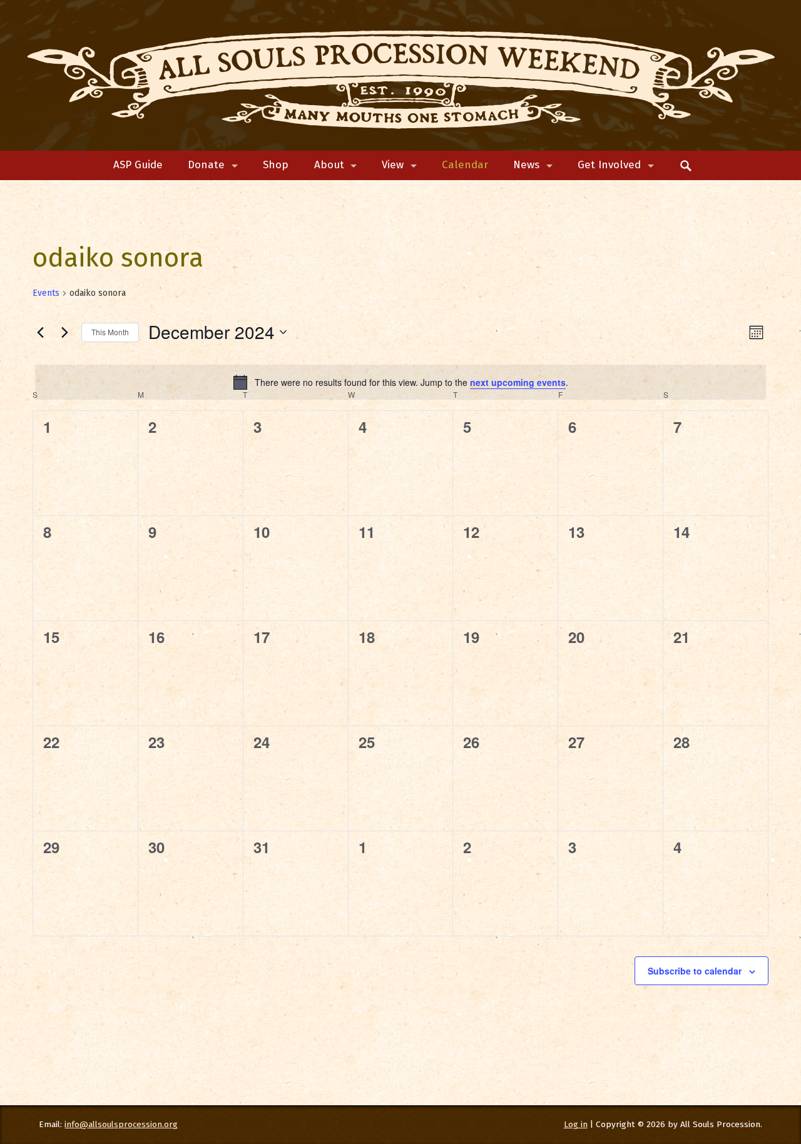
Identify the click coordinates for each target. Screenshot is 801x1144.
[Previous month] (40, 332)
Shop (275, 164)
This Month (110, 331)
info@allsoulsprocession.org (121, 1124)
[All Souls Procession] (400, 76)
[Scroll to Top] (746, 1074)
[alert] (400, 382)
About (329, 164)
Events (46, 293)
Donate (206, 164)
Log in (576, 1124)
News (526, 164)
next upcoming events (518, 382)
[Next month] (64, 332)
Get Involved (609, 164)
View (393, 164)
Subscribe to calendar (695, 970)
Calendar (465, 164)
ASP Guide (138, 164)
